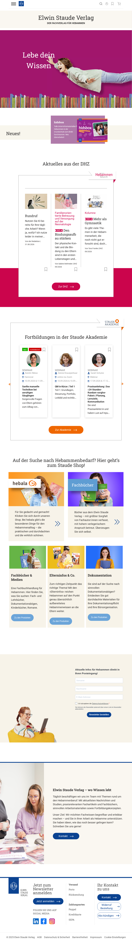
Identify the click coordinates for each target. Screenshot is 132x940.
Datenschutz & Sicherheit (57, 937)
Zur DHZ (63, 286)
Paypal (72, 909)
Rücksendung (76, 894)
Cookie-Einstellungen (115, 937)
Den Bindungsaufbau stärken (65, 234)
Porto (72, 889)
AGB (39, 937)
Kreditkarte (75, 914)
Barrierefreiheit (80, 937)
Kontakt (63, 836)
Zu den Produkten (22, 617)
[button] (79, 129)
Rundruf (31, 216)
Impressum (96, 937)
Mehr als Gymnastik (96, 221)
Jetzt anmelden (45, 901)
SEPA (71, 919)
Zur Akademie (63, 429)
